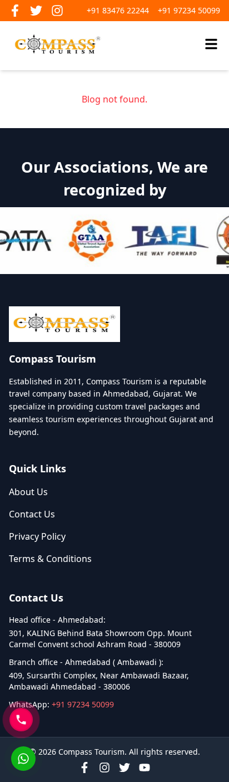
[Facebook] (84, 767)
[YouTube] (144, 767)
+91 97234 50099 (189, 10)
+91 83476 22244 (118, 10)
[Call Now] (21, 719)
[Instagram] (104, 767)
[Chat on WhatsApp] (23, 758)
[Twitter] (124, 767)
